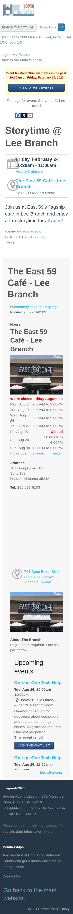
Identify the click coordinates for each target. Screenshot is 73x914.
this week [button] (36, 453)
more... (50, 831)
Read (26, 237)
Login (5, 55)
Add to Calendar (30, 171)
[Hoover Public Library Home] (17, 10)
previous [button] (19, 453)
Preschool (28, 231)
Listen (34, 237)
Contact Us (12, 876)
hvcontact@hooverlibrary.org (33, 307)
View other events (36, 87)
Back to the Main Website (21, 60)
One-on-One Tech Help (37, 682)
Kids (38, 231)
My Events (21, 55)
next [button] (57, 453)
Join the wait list (34, 745)
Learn (43, 237)
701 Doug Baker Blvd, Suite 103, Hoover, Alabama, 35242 (42, 577)
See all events (51, 772)
